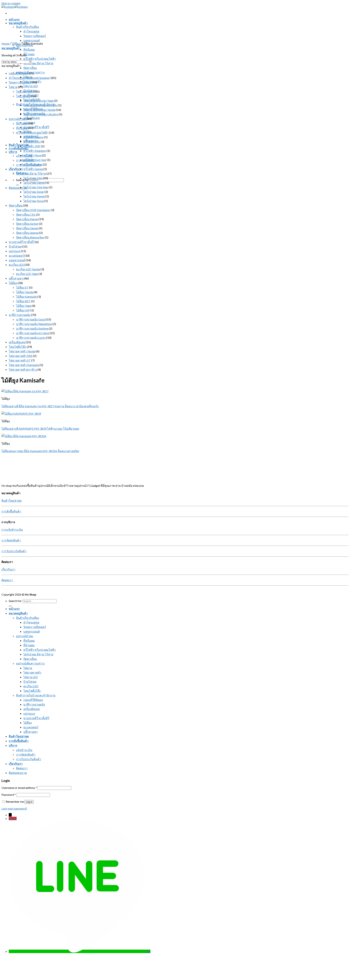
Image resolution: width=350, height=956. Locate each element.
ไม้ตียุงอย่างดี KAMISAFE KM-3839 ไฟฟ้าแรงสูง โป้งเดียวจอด (40, 428)
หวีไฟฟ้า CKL (31, 141)
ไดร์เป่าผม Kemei (34, 196)
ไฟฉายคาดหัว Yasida (22, 351)
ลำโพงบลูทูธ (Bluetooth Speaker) (29, 77)
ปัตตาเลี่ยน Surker (27, 223)
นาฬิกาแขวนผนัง (19, 314)
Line (147, 951)
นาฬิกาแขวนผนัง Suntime (32, 328)
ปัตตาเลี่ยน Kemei (27, 219)
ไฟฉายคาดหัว (25, 91)
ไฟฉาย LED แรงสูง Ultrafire (40, 114)
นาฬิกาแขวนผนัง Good (30, 319)
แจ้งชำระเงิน (24, 750)
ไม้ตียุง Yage (23, 305)
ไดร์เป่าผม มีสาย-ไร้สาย (38, 63)
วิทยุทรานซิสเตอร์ (34, 36)
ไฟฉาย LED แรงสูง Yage (38, 100)
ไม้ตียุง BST (23, 301)
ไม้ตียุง (15, 43)
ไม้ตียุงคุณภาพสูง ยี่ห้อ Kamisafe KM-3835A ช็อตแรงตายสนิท (40, 451)
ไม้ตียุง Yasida (24, 292)
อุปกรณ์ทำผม (17, 119)
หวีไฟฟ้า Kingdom (34, 150)
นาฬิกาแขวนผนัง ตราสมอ (32, 333)
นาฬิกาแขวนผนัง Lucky (31, 337)
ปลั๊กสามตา (16, 278)
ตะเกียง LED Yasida (28, 269)
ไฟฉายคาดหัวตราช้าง (23, 369)
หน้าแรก (14, 19)
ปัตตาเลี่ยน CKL (26, 214)
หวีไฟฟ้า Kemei (33, 164)
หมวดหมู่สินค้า (18, 23)
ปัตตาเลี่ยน (30, 67)
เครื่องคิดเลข (31, 118)
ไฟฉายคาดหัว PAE (20, 355)
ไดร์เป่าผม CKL (32, 178)
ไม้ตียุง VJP (23, 310)
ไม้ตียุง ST (22, 287)
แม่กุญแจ (14, 251)
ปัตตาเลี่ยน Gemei (27, 228)
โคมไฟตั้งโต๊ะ (17, 346)
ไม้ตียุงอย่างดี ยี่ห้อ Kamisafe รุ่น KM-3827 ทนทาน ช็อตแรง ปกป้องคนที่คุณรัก (50, 406)
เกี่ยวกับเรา (16, 169)
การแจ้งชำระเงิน (12, 529)
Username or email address (19, 787)
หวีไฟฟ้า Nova (32, 155)
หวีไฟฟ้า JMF (31, 146)
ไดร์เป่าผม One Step (35, 187)
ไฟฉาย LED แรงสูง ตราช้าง (40, 105)
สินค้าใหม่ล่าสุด (19, 145)
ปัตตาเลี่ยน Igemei (27, 232)
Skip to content (10, 3)
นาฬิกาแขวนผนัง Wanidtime (34, 324)
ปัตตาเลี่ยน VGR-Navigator (33, 210)
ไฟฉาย (13, 87)
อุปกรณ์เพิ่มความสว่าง (30, 663)
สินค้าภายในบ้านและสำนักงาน (35, 695)
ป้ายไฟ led (15, 246)
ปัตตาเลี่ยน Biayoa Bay (30, 237)
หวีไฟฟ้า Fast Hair (34, 160)
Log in (29, 801)
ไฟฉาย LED (30, 86)
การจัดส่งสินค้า (11, 540)
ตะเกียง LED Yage (27, 273)
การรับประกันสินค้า (13, 551)
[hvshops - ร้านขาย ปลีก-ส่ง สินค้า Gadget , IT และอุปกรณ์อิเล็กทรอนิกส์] (14, 6)
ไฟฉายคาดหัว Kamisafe (24, 365)
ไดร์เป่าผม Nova (33, 201)
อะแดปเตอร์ (16, 255)
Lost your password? (14, 808)
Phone (13, 818)
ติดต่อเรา (7, 580)
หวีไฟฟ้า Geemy (33, 137)
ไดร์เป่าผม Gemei (34, 182)
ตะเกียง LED (30, 95)
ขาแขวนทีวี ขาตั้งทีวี (36, 127)
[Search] (17, 185)
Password (8, 794)
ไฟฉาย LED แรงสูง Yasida (39, 109)
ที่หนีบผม (29, 49)
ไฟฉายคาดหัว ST (20, 360)
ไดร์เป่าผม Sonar (33, 191)
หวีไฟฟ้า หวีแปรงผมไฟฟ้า (39, 58)
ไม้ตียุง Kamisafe (26, 296)
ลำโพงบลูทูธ (31, 31)
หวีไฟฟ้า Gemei (33, 169)
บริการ (13, 151)
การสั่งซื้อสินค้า (18, 148)
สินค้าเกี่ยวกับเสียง (27, 26)
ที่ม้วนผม (29, 54)
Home (5, 43)
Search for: (23, 180)
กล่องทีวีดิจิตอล (18, 73)
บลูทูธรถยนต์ (31, 40)
